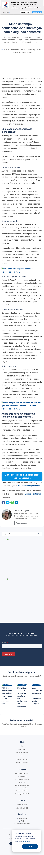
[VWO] (10, 12)
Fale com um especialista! (29, 486)
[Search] (39, 534)
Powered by (5, 12)
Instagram (37, 494)
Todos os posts (21, 523)
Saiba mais (26, 841)
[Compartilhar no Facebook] (3, 502)
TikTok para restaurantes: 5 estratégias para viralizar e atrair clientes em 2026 (7, 696)
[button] (22, 818)
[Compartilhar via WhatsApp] (12, 502)
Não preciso (25, 12)
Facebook (28, 494)
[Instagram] (11, 843)
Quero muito (37, 12)
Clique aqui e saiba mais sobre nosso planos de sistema (22, 476)
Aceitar (30, 846)
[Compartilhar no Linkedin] (16, 502)
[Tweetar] (8, 502)
